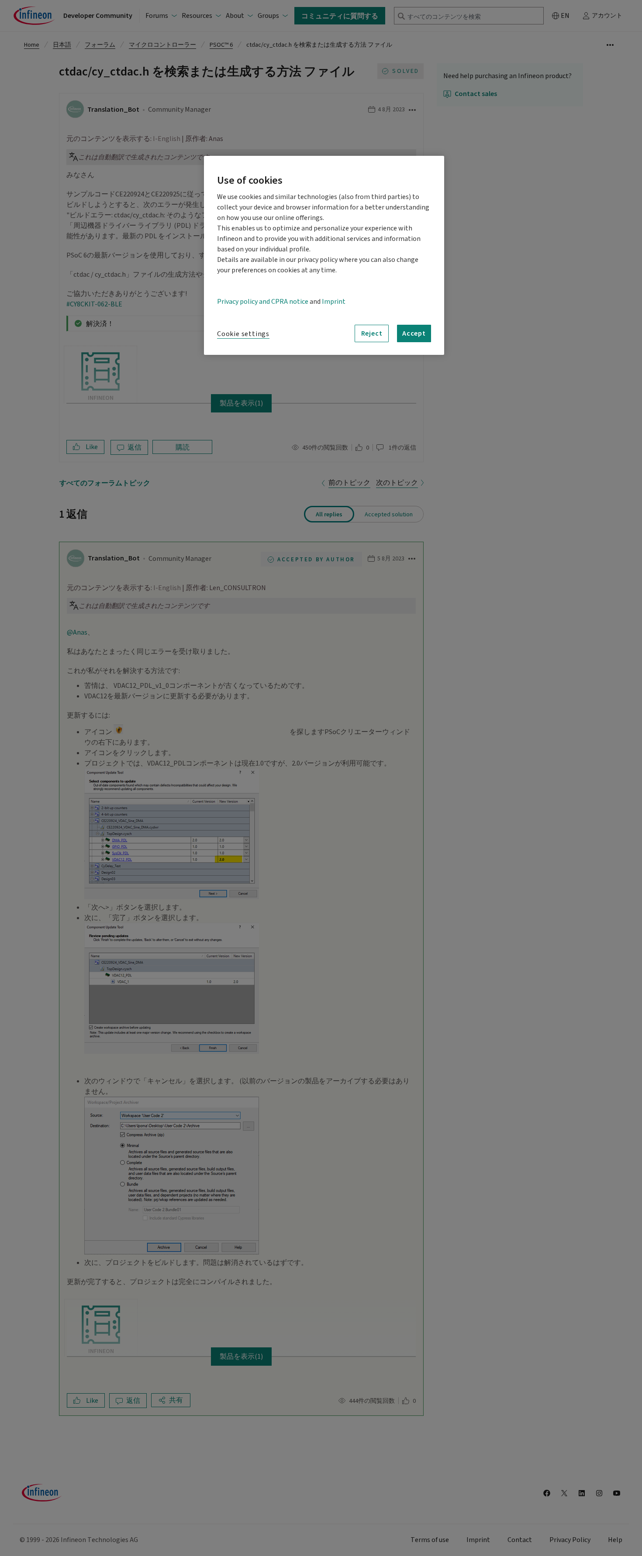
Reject (372, 333)
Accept (414, 333)
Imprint (333, 301)
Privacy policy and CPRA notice (262, 301)
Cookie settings (243, 334)
